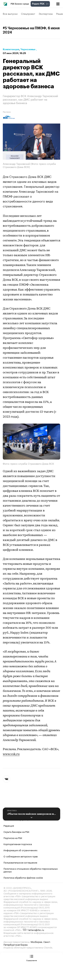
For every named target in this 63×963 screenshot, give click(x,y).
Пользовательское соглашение (20, 862)
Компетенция (11, 49)
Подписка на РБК (13, 837)
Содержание (31, 960)
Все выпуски (10, 13)
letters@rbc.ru (36, 929)
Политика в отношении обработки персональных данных (31, 870)
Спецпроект (28, 13)
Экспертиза (46, 13)
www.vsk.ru (11, 754)
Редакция (9, 825)
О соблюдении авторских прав (21, 856)
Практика (12, 811)
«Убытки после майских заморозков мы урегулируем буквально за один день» (31, 814)
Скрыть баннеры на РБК (16, 831)
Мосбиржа (36, 941)
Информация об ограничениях (20, 850)
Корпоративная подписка (18, 844)
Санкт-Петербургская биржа (27, 943)
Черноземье (27, 49)
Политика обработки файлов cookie (23, 877)
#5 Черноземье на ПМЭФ (24, 28)
